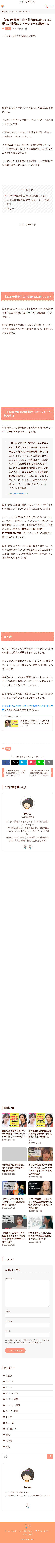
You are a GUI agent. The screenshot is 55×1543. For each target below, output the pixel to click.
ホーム (7, 1531)
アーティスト (12, 1393)
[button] (6, 762)
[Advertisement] (27, 69)
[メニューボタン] (52, 6)
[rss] (29, 1525)
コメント (9, 1278)
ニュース (10, 1422)
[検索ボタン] (46, 6)
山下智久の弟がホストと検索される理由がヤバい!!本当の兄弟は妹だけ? (35, 723)
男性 (8, 1446)
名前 (7, 1311)
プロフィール (16, 1531)
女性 (8, 28)
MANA (27, 814)
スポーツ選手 (12, 1399)
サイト (7, 1331)
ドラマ (9, 1417)
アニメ (9, 1387)
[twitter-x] (25, 846)
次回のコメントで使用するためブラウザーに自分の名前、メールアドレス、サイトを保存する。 (28, 1341)
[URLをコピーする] (49, 762)
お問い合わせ (27, 1531)
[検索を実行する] (50, 1456)
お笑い (9, 1375)
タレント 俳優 (13, 1405)
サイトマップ (27, 1534)
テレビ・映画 (12, 1411)
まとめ (10, 208)
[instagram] (30, 846)
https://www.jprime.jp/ (17, 493)
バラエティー (12, 1428)
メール (8, 1321)
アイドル (10, 1381)
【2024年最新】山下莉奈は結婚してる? (26, 195)
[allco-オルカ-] (2, 6)
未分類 (9, 1440)
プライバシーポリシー (42, 1531)
